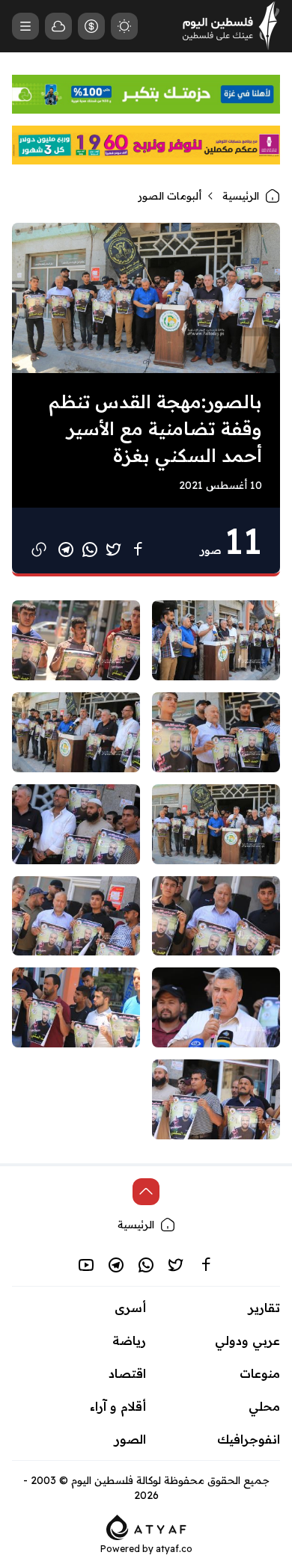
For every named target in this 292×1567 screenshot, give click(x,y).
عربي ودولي (247, 1340)
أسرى (130, 1307)
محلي (264, 1406)
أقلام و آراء (118, 1406)
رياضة (129, 1340)
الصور (130, 1439)
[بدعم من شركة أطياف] (146, 1525)
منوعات (260, 1373)
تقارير (264, 1307)
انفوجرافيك (248, 1439)
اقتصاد (127, 1373)
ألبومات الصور (169, 196)
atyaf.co (174, 1548)
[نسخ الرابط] (39, 549)
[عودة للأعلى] (146, 1191)
